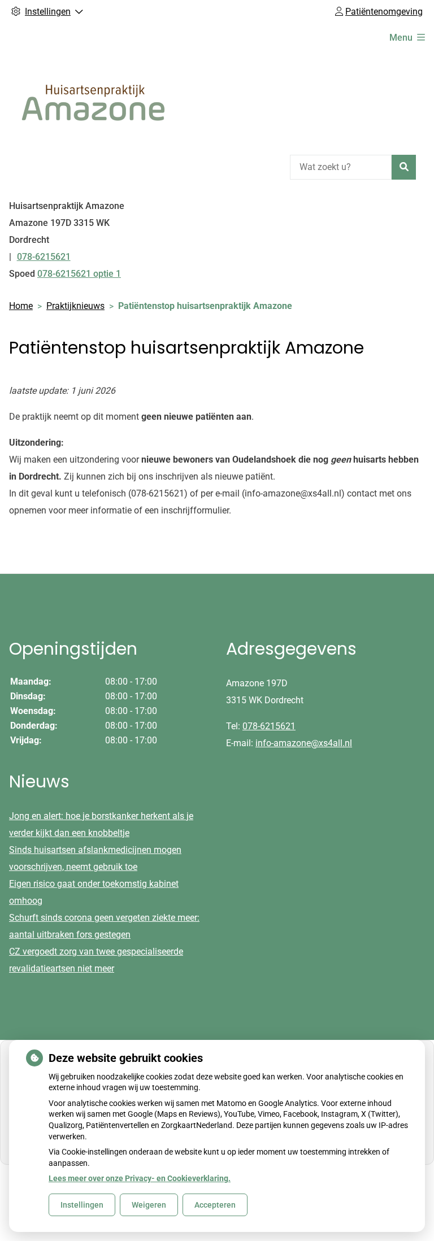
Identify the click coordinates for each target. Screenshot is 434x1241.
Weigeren (149, 1204)
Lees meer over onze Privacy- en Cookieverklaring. (140, 1178)
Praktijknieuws (75, 306)
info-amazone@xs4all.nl (303, 743)
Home (21, 306)
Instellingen (81, 1204)
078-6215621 (269, 726)
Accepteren (215, 1204)
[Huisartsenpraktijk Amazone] (94, 101)
